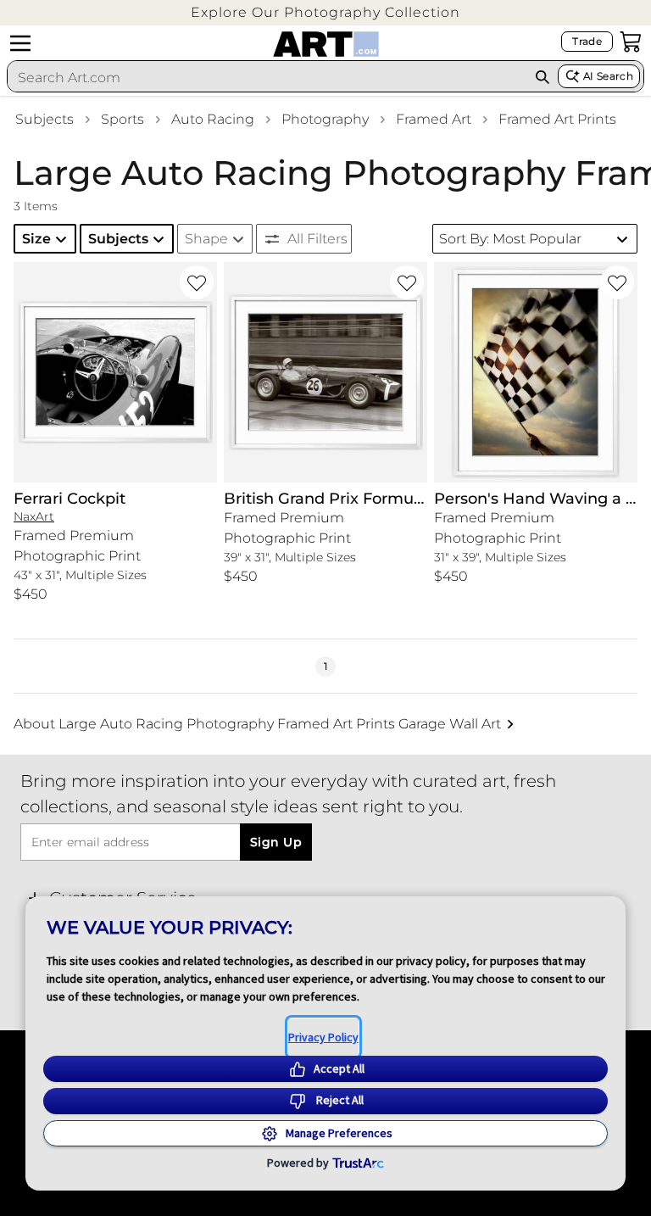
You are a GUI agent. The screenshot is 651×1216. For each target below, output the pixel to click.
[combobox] (267, 77)
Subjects (44, 119)
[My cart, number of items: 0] (630, 41)
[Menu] (20, 43)
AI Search (608, 76)
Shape (206, 239)
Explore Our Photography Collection (325, 12)
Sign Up (276, 842)
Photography (325, 119)
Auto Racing (212, 119)
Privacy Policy (323, 1037)
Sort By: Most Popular (510, 239)
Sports (122, 119)
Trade (587, 41)
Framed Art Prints (557, 119)
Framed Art (433, 119)
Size (36, 239)
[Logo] (326, 44)
